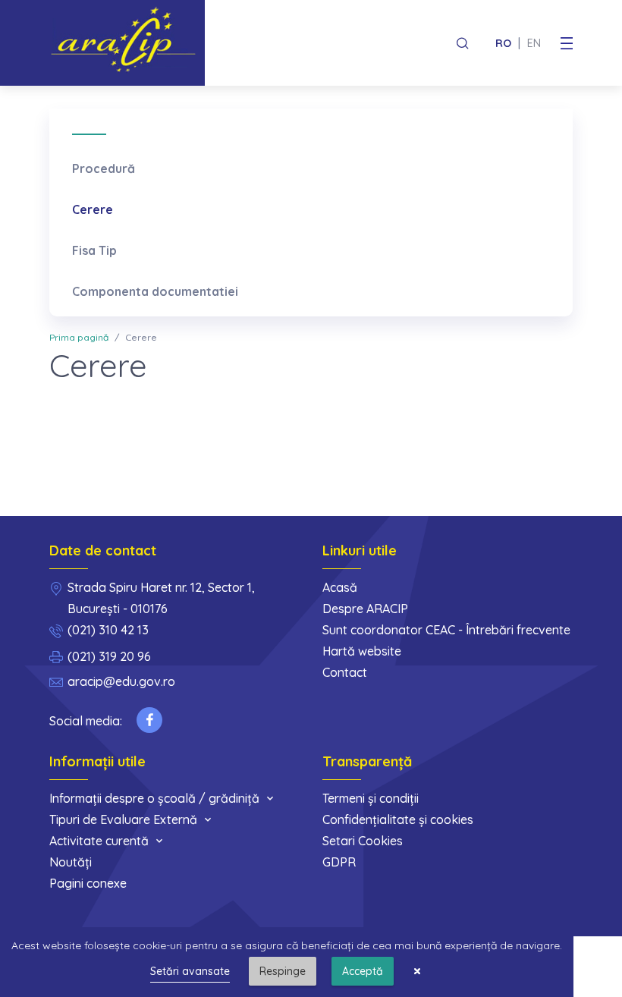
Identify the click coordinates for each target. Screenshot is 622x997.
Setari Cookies (362, 840)
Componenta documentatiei (155, 291)
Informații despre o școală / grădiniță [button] (154, 798)
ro (503, 43)
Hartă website (361, 651)
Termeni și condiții (370, 798)
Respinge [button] (282, 971)
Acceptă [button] (362, 971)
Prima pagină (78, 337)
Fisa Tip (94, 250)
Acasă (339, 587)
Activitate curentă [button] (99, 840)
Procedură (103, 168)
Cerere (92, 209)
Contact (344, 672)
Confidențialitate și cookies (397, 819)
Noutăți (70, 862)
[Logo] (127, 43)
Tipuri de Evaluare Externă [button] (123, 819)
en (534, 43)
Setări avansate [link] (190, 971)
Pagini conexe (88, 883)
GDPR (339, 862)
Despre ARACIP (365, 608)
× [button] (417, 971)
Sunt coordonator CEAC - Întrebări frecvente (446, 629)
